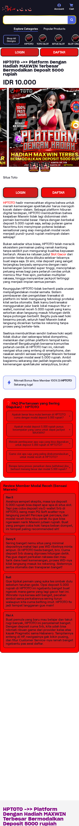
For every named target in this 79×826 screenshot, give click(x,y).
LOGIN (20, 52)
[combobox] (35, 20)
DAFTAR (59, 52)
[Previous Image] (3, 128)
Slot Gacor (58, 254)
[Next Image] (76, 128)
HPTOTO (9, 202)
